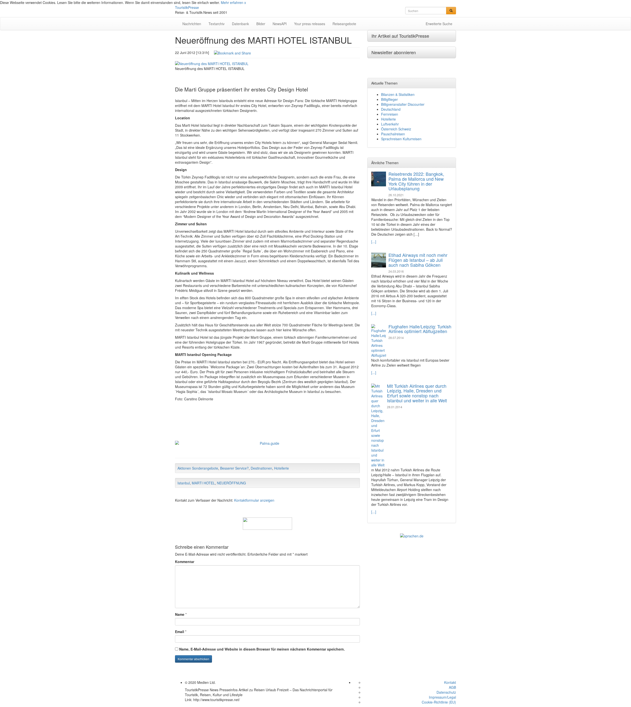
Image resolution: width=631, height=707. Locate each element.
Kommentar (184, 561)
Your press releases (309, 23)
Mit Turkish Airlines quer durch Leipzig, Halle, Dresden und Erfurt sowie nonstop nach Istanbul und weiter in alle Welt (417, 393)
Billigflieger (389, 99)
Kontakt (450, 682)
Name (179, 614)
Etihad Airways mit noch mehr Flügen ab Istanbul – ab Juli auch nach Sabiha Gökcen (417, 260)
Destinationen (261, 468)
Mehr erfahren (232, 2)
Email (179, 631)
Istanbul (183, 482)
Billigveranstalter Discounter (402, 104)
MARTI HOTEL (203, 482)
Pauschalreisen (393, 133)
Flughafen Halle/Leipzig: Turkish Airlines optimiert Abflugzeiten (419, 329)
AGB (452, 687)
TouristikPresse (187, 7)
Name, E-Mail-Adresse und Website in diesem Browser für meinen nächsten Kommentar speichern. (262, 649)
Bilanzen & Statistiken (398, 94)
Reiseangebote (344, 23)
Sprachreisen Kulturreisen (401, 138)
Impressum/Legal (442, 697)
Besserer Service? (234, 468)
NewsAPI (280, 23)
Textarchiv (217, 23)
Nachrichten (191, 23)
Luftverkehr (390, 124)
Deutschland (391, 109)
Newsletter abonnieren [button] (393, 52)
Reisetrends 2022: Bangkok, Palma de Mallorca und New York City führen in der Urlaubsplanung (416, 181)
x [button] (245, 2)
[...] (373, 241)
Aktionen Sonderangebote (197, 468)
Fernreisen (389, 114)
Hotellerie (281, 468)
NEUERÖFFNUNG (231, 482)
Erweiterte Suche (439, 23)
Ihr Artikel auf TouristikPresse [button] (400, 36)
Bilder (260, 23)
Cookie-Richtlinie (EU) (439, 702)
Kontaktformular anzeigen (254, 500)
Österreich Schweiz (396, 128)
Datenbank (240, 23)
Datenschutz (446, 692)
